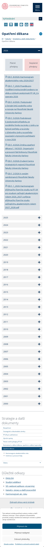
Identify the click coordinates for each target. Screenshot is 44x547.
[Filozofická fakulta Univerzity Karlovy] (15, 6)
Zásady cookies (9, 544)
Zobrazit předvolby (22, 539)
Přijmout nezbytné (22, 533)
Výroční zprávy (8, 438)
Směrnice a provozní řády (14, 456)
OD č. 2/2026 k (15, 173)
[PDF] (40, 33)
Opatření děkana (8, 41)
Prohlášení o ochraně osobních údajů (27, 544)
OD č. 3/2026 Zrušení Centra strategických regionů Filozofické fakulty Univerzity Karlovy (20, 164)
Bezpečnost (7, 428)
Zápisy (5, 463)
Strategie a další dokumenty (24, 39)
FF (2, 39)
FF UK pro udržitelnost (10, 435)
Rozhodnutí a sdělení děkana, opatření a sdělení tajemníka (22, 445)
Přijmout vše (22, 526)
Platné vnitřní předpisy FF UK (12, 442)
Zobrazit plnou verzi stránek (22, 502)
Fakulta (8, 39)
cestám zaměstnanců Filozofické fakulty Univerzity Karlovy (19, 177)
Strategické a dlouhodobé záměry (14, 431)
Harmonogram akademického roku (17, 453)
